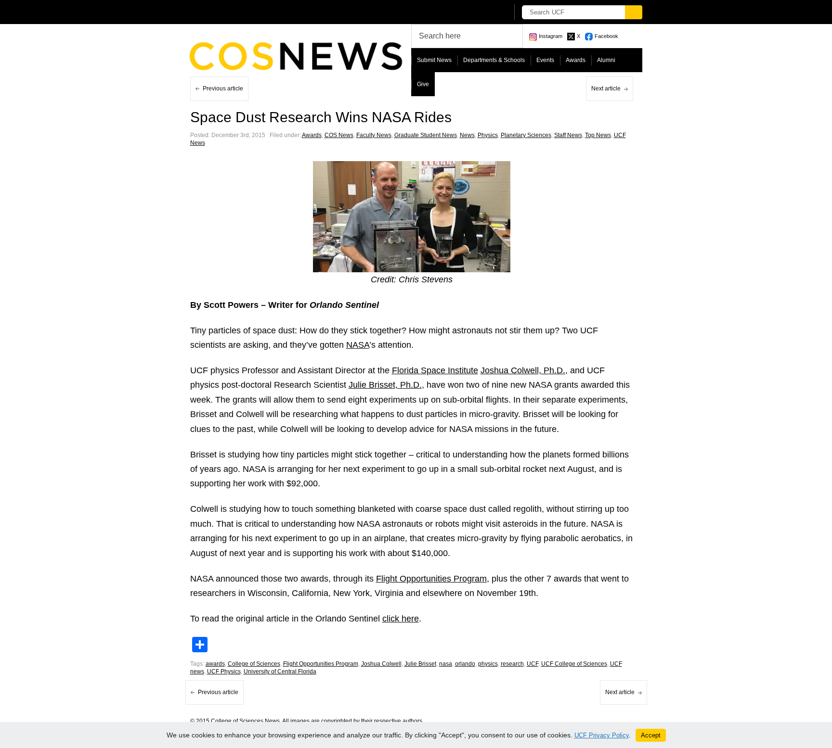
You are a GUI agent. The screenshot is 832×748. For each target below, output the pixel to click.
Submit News (434, 60)
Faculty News (373, 135)
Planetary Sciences (526, 135)
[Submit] (633, 12)
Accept (651, 735)
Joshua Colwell (381, 663)
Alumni (606, 60)
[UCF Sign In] (477, 12)
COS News (339, 135)
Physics (488, 135)
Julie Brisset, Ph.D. (385, 385)
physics (488, 663)
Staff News (568, 135)
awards (215, 663)
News (467, 135)
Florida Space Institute (435, 370)
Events (545, 60)
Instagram (550, 36)
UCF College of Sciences (574, 663)
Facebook (606, 36)
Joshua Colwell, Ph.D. (523, 370)
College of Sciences (254, 663)
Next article (606, 88)
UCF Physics (224, 671)
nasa (445, 663)
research (512, 663)
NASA (357, 345)
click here (400, 618)
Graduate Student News (425, 135)
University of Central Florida (280, 671)
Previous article (223, 88)
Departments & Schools (494, 60)
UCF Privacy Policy (601, 735)
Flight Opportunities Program (431, 578)
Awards (575, 60)
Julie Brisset (420, 663)
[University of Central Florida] (261, 11)
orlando (465, 663)
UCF (532, 663)
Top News (598, 135)
